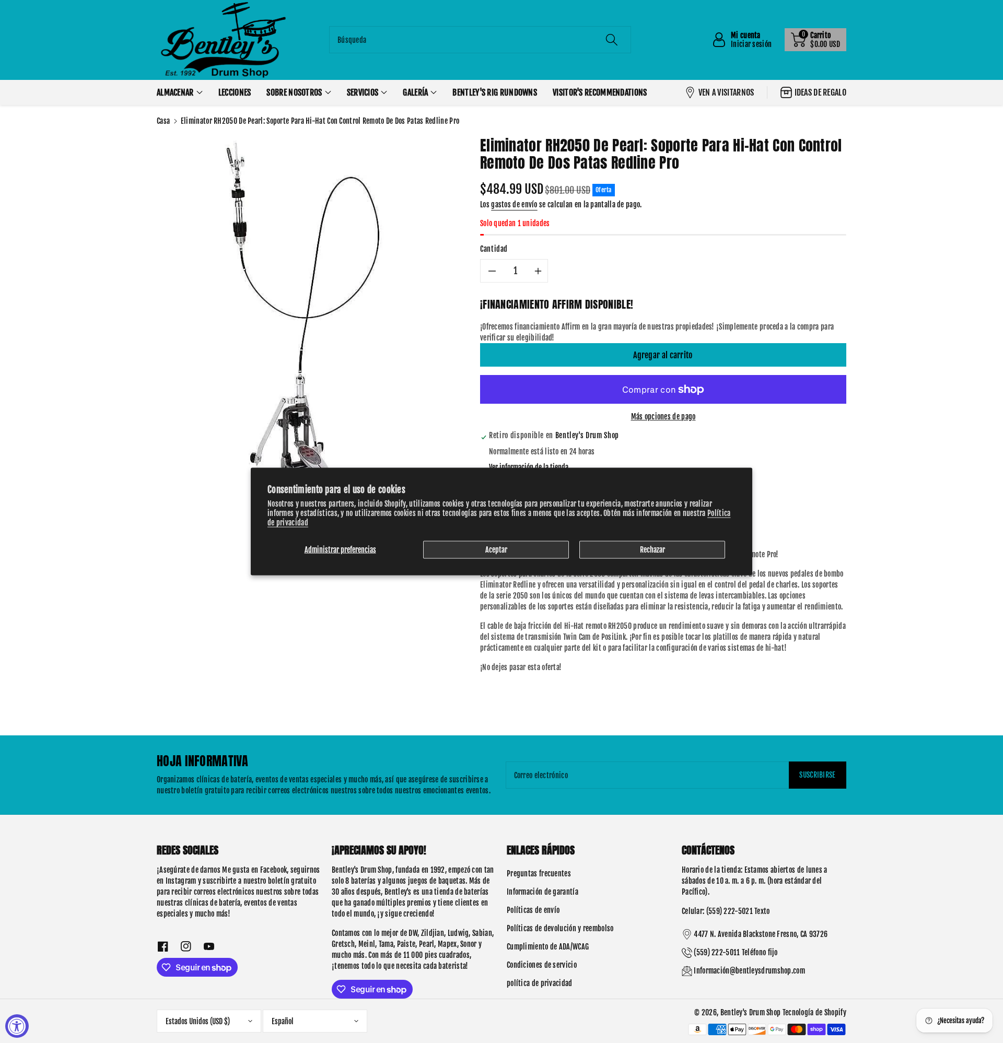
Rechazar (652, 549)
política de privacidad (540, 983)
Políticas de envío (533, 910)
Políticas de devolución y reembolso (560, 928)
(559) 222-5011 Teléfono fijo (735, 952)
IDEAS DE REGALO (821, 92)
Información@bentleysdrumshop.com (749, 970)
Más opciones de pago (663, 416)
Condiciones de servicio (542, 964)
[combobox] (480, 40)
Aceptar (496, 549)
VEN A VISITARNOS (726, 92)
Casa (163, 120)
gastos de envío (514, 204)
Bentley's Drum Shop (750, 1012)
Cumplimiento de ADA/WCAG (548, 946)
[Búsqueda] (611, 40)
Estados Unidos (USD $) (198, 1021)
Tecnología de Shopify (814, 1012)
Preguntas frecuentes (539, 873)
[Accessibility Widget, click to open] (17, 1026)
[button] (815, 39)
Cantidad (494, 248)
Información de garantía (542, 891)
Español (283, 1021)
